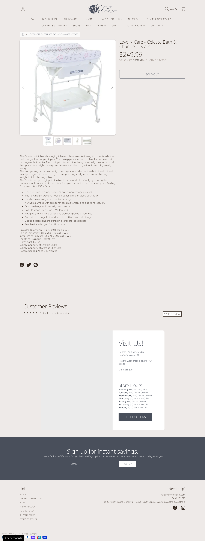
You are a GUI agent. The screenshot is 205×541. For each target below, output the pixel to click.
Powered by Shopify (29, 534)
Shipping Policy (27, 515)
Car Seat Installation (31, 498)
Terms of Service (28, 519)
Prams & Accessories (159, 19)
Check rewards (13, 538)
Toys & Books (134, 25)
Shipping (137, 60)
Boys (101, 25)
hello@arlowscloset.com (173, 494)
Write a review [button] (172, 314)
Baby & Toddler (110, 19)
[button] (172, 9)
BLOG (22, 502)
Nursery (133, 19)
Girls (115, 25)
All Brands (71, 19)
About (23, 494)
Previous (23, 87)
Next (112, 87)
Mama (89, 19)
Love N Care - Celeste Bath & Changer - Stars (53, 34)
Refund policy (27, 511)
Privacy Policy (27, 507)
